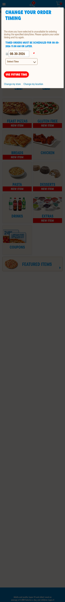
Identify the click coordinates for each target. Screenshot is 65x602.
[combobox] (22, 61)
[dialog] (32, 47)
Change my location (33, 84)
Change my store (12, 84)
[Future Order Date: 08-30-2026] (7, 53)
